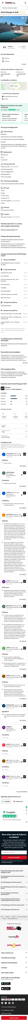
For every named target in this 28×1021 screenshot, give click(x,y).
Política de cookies (6, 1013)
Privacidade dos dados (7, 1010)
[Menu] (2, 2)
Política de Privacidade (7, 862)
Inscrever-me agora (14, 857)
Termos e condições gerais (8, 1007)
